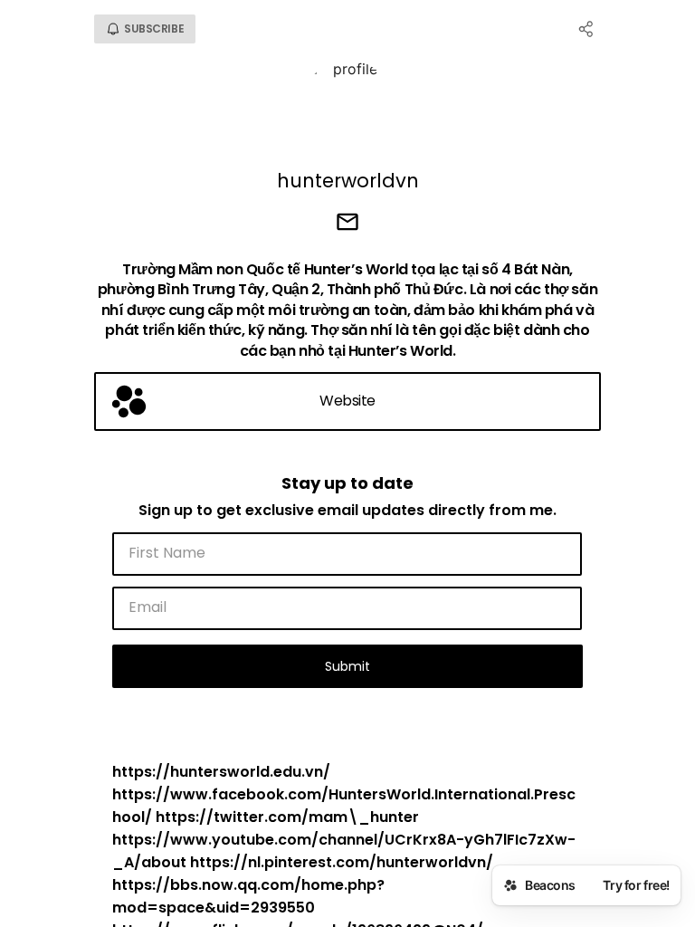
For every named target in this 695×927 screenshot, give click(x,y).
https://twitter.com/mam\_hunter (287, 817)
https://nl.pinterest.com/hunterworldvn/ (341, 862)
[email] (347, 223)
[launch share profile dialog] (586, 28)
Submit (347, 666)
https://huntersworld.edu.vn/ (221, 771)
